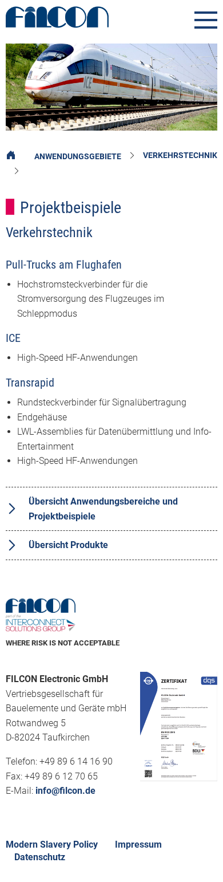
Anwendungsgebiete (77, 156)
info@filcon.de (65, 790)
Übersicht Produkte (68, 545)
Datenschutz (39, 857)
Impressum (138, 844)
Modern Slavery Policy (52, 844)
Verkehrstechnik (180, 155)
